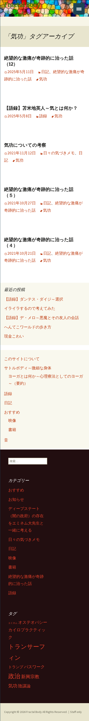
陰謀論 (24, 686)
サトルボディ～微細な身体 (27, 367)
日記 (45, 71)
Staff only (76, 712)
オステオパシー (32, 622)
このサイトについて (22, 358)
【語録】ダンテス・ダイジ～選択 (33, 299)
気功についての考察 (25, 145)
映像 (12, 420)
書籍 (12, 429)
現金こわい (14, 336)
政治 (14, 676)
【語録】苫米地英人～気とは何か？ (41, 108)
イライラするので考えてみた (29, 308)
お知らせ (16, 499)
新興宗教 (30, 676)
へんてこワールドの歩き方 (27, 326)
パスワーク (34, 666)
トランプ (15, 666)
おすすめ (12, 412)
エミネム (12, 623)
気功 (43, 78)
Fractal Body (34, 712)
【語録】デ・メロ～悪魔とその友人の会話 (41, 317)
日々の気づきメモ (59, 152)
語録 (43, 115)
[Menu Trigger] (79, 9)
